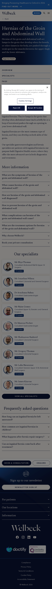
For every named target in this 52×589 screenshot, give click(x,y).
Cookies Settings (25, 101)
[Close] (47, 87)
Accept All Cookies (35, 108)
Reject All (16, 108)
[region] (26, 99)
